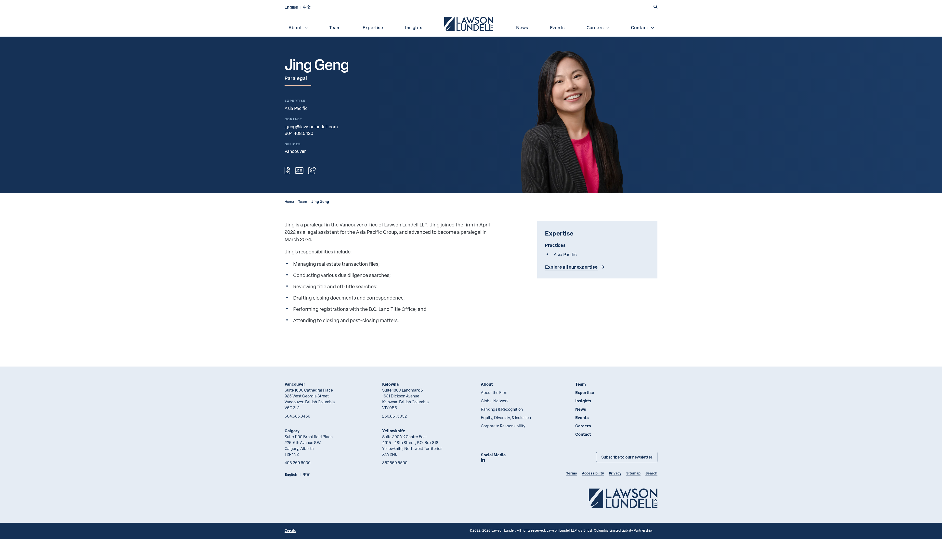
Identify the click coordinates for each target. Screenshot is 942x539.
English (291, 7)
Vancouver (295, 384)
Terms (571, 473)
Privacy (615, 473)
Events (557, 27)
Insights (413, 27)
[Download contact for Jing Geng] (299, 170)
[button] (655, 6)
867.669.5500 (394, 462)
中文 (307, 7)
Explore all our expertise (571, 267)
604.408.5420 (299, 133)
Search (651, 473)
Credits (290, 530)
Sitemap (633, 473)
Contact (639, 27)
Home (289, 201)
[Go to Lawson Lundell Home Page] (623, 498)
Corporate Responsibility (503, 426)
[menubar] (471, 23)
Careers (595, 27)
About (295, 27)
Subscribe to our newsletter (626, 457)
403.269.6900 (298, 462)
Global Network (495, 401)
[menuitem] (469, 23)
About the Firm (494, 392)
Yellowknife (393, 431)
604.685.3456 (297, 416)
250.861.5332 (394, 416)
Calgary (292, 431)
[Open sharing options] (312, 170)
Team (335, 27)
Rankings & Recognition (502, 409)
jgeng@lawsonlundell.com (311, 126)
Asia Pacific (296, 108)
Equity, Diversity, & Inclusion (506, 417)
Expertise (373, 27)
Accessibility (593, 473)
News (522, 27)
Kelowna (390, 384)
